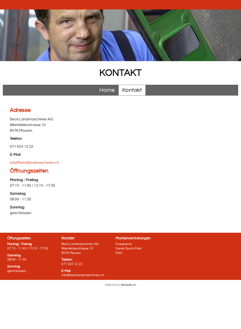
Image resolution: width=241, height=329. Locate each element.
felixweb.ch (128, 285)
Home (107, 90)
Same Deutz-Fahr (129, 248)
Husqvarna (124, 244)
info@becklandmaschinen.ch (34, 163)
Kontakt (132, 90)
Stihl (119, 253)
